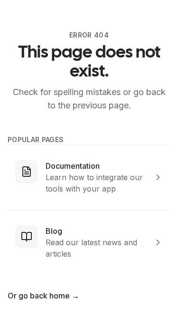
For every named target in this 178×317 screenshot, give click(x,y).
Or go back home (43, 295)
